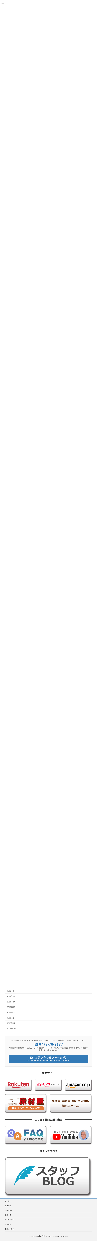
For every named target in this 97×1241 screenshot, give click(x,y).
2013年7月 (11, 996)
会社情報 (8, 1205)
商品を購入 (9, 1210)
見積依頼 (8, 1224)
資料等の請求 (9, 1220)
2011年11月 (12, 1012)
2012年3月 (11, 1007)
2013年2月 (11, 1001)
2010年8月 (11, 1023)
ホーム (7, 1201)
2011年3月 (11, 1017)
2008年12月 (12, 1028)
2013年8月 (11, 990)
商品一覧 (8, 1215)
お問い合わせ (9, 1229)
